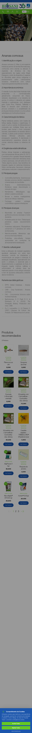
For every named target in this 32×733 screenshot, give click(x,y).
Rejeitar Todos (16, 728)
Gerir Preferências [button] (16, 731)
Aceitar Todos (16, 723)
